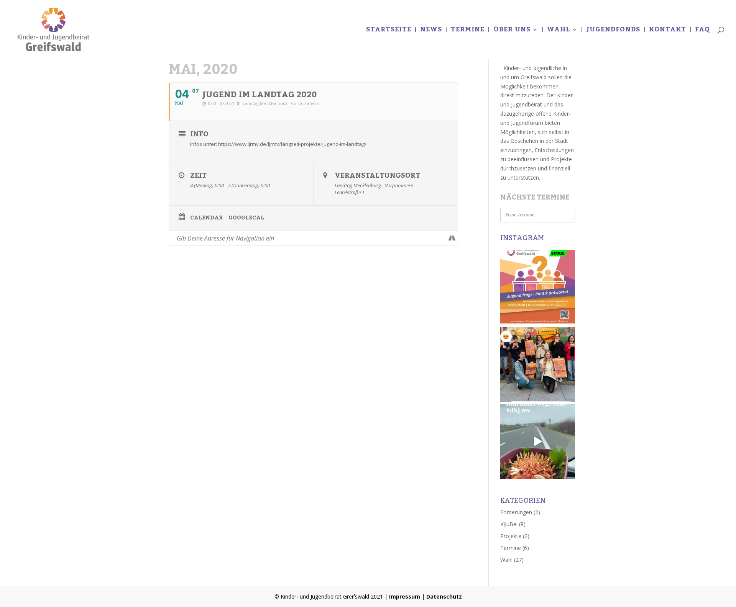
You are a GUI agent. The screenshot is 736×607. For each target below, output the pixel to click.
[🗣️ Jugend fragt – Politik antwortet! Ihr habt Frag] (537, 287)
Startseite (388, 31)
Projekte (510, 536)
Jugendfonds (613, 31)
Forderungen (516, 512)
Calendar (206, 217)
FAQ (702, 31)
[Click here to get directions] (452, 238)
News (431, 31)
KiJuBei (509, 524)
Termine (468, 31)
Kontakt (667, 31)
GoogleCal (246, 217)
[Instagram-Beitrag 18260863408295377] (537, 441)
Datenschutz (444, 596)
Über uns (512, 31)
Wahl (558, 31)
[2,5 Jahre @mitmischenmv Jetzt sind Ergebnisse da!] (537, 364)
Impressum (404, 596)
